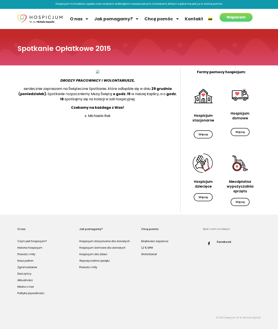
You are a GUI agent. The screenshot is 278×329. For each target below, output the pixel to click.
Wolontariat (149, 254)
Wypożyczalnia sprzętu (94, 261)
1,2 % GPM (147, 248)
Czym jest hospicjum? (32, 241)
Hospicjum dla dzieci (93, 254)
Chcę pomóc (158, 19)
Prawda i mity (26, 254)
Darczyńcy (24, 274)
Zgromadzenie (27, 267)
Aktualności (25, 280)
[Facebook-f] (208, 243)
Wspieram (236, 17)
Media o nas (25, 286)
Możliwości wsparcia (154, 241)
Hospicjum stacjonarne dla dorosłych (104, 241)
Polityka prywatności (30, 293)
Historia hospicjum (29, 248)
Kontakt (194, 19)
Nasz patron (25, 261)
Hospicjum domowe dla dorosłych (102, 248)
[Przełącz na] (210, 19)
